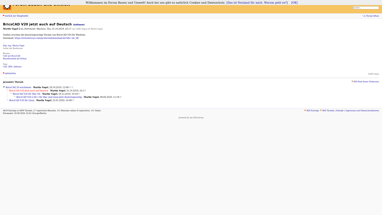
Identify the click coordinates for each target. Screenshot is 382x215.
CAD (5, 66)
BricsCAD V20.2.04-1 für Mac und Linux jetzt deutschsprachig (49, 97)
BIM (10, 66)
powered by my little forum (191, 117)
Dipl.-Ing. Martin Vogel (13, 45)
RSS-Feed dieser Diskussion (366, 81)
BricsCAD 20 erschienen (18, 87)
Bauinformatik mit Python (15, 58)
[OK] (294, 2)
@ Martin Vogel (95, 29)
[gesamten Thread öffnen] (72, 87)
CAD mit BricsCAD (11, 56)
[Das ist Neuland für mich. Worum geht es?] (257, 2)
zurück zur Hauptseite (16, 15)
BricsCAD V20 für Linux (21, 100)
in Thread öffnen (371, 16)
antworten (10, 73)
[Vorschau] (70, 87)
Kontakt (340, 110)
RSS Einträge (313, 110)
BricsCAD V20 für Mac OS (26, 93)
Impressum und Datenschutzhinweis (362, 110)
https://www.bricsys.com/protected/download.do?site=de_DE (47, 38)
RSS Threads (328, 110)
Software (17, 66)
